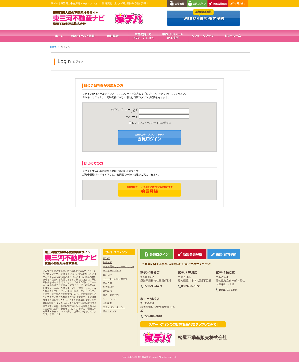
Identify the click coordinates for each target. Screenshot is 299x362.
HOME (54, 47)
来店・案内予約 (111, 295)
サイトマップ (109, 311)
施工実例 (107, 283)
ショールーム (109, 299)
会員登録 (107, 274)
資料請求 (107, 291)
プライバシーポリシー (114, 307)
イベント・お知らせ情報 (115, 278)
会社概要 (107, 303)
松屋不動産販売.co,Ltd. (146, 357)
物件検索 (107, 262)
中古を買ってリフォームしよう (118, 266)
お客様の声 (108, 287)
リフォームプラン (112, 270)
